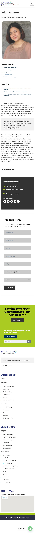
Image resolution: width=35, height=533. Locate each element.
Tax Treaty (6, 477)
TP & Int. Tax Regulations (11, 466)
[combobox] (17, 272)
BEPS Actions (8, 463)
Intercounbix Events (8, 400)
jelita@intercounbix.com (14, 189)
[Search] (29, 341)
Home (3, 379)
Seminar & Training (8, 418)
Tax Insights (6, 442)
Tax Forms (6, 479)
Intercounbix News (8, 434)
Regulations (6, 455)
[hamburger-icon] (32, 4)
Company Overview (8, 386)
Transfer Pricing (7, 407)
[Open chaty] (30, 528)
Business (5, 415)
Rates (4, 471)
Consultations (7, 448)
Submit (10, 287)
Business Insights (7, 445)
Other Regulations (10, 469)
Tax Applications (7, 482)
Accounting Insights (8, 440)
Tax (4, 413)
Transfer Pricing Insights (9, 437)
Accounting (6, 410)
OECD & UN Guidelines (11, 460)
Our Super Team (7, 392)
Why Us (5, 397)
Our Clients (6, 394)
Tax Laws (7, 458)
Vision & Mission (7, 389)
